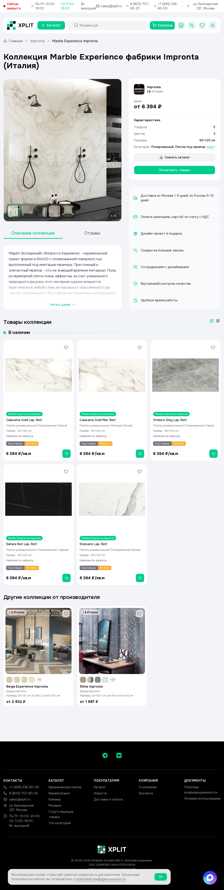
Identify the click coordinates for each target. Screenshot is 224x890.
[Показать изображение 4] (54, 211)
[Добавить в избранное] (66, 347)
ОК (161, 877)
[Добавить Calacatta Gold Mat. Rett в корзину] (140, 453)
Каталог (100, 787)
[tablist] (63, 233)
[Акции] (191, 25)
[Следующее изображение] (114, 150)
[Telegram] (105, 755)
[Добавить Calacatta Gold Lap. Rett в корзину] (66, 453)
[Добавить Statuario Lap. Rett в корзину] (140, 578)
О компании (148, 787)
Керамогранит (59, 793)
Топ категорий (60, 823)
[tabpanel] (63, 277)
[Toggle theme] (212, 25)
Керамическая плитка (65, 787)
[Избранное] (202, 25)
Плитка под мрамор (190, 147)
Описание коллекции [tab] (33, 233)
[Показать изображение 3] (41, 211)
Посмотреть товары (174, 170)
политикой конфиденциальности (101, 879)
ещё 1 (211, 147)
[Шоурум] (181, 25)
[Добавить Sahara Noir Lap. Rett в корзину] (66, 578)
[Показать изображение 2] (27, 211)
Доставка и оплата (108, 799)
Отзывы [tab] (92, 233)
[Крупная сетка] (211, 320)
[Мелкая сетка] (217, 320)
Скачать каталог (177, 157)
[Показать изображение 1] (14, 211)
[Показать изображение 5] (68, 211)
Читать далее (60, 305)
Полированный (162, 147)
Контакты (146, 793)
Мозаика (55, 805)
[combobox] (111, 25)
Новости (100, 793)
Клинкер (55, 799)
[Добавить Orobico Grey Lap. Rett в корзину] (213, 453)
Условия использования (202, 798)
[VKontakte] (119, 755)
